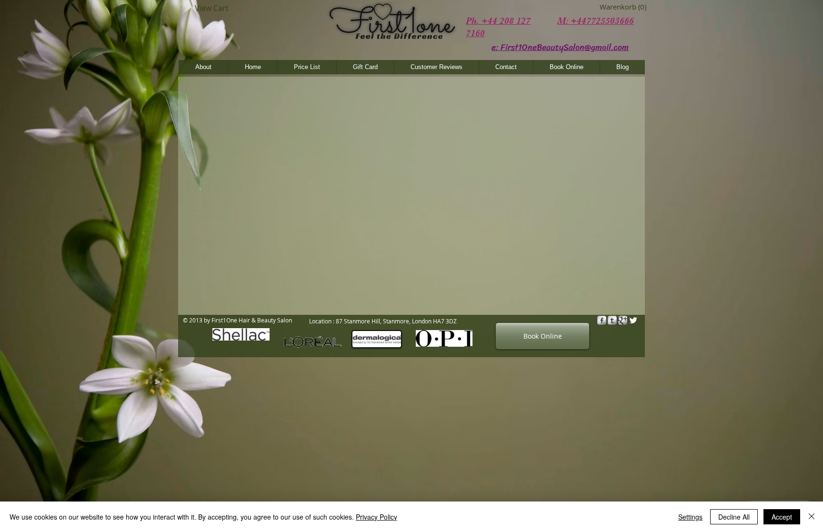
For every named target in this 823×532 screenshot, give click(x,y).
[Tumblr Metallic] (612, 320)
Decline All (734, 517)
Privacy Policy (376, 517)
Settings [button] (690, 517)
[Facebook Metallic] (601, 320)
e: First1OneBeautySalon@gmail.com (560, 47)
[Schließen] (811, 516)
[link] (614, 7)
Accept (782, 517)
